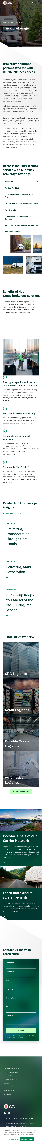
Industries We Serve (10, 1076)
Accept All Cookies (27, 1139)
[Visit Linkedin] (8, 1113)
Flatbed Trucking (12, 188)
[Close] (38, 1131)
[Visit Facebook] (4, 1113)
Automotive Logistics (14, 780)
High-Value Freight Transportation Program (19, 195)
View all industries (21, 791)
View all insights (10, 513)
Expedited (9, 181)
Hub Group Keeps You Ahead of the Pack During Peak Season (20, 602)
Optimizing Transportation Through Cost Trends (18, 536)
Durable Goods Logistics (17, 743)
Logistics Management (11, 1072)
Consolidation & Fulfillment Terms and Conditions (20, 1124)
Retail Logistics (17, 710)
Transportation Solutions (14, 23)
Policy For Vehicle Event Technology (16, 1126)
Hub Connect (8, 1087)
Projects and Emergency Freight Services (18, 217)
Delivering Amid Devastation (18, 569)
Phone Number (10, 989)
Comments (9, 1016)
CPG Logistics (16, 673)
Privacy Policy (8, 1118)
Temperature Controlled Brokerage (19, 225)
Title (7, 1007)
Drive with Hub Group (10, 1079)
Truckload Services (13, 232)
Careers (6, 1083)
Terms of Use (18, 1118)
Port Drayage (10, 210)
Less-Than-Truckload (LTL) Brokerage (20, 203)
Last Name (10, 971)
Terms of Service (15, 1037)
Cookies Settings (13, 1139)
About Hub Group (9, 1090)
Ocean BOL (8, 1121)
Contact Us (7, 1094)
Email (8, 980)
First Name (10, 963)
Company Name (11, 998)
